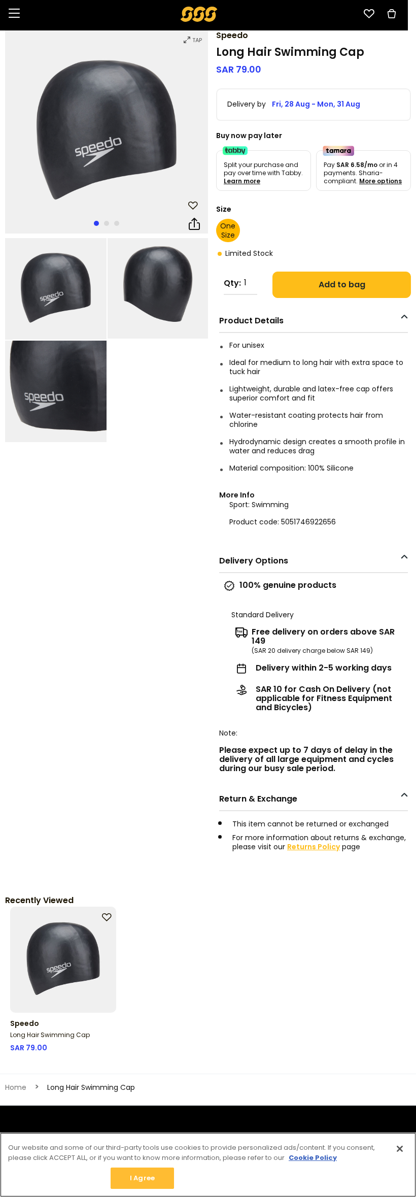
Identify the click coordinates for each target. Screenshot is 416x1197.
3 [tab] (117, 223)
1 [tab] (96, 223)
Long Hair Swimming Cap (50, 1034)
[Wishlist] (369, 13)
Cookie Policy (313, 1157)
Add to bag (342, 284)
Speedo (232, 35)
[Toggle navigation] (14, 14)
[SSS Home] (199, 13)
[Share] (194, 224)
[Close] (400, 1149)
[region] (208, 1165)
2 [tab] (106, 223)
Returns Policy (313, 847)
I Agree (142, 1178)
